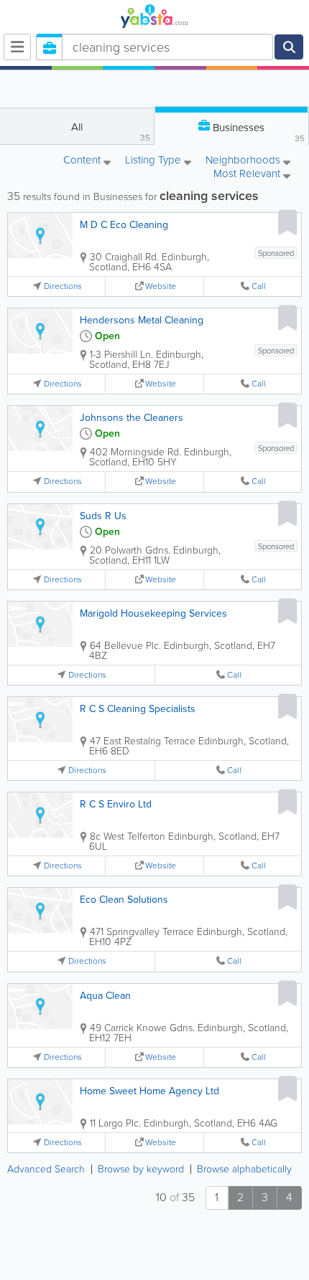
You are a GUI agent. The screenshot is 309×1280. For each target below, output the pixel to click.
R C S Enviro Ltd (116, 804)
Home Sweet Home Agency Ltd (149, 1091)
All (110, 131)
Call (259, 286)
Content (83, 161)
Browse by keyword (141, 1169)
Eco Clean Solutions (124, 899)
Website (160, 286)
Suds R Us (103, 515)
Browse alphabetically (244, 1169)
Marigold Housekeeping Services (153, 613)
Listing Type (154, 161)
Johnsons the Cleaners (131, 417)
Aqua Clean (105, 995)
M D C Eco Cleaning (124, 224)
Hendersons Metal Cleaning (141, 320)
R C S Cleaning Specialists (137, 708)
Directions (63, 286)
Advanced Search (46, 1169)
